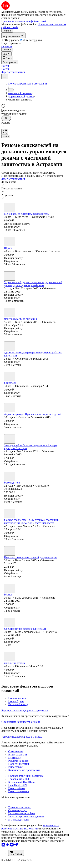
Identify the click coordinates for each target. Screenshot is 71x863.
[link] (7, 58)
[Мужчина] (9, 276)
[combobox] (17, 110)
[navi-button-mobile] (4, 76)
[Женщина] (9, 207)
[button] (5, 65)
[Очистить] (6, 118)
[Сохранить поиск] (4, 132)
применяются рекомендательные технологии (30, 827)
